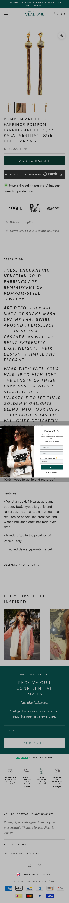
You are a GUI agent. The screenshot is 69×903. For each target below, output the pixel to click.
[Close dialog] (67, 427)
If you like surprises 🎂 (49, 458)
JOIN (51, 467)
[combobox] (27, 874)
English (29, 874)
